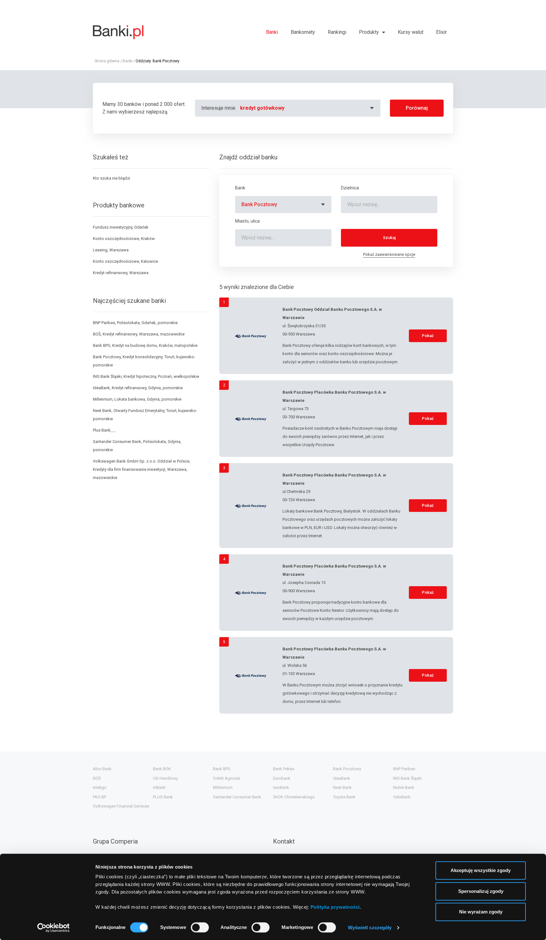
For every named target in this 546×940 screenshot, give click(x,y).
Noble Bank (403, 787)
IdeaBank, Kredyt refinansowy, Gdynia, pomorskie (138, 387)
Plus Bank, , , (104, 430)
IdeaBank (341, 778)
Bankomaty (303, 32)
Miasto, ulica (247, 221)
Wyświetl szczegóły (370, 927)
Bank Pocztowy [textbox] (259, 204)
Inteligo (99, 787)
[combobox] (307, 108)
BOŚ (97, 778)
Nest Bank (342, 787)
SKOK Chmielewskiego (294, 797)
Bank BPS (221, 768)
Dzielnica (350, 187)
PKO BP (99, 797)
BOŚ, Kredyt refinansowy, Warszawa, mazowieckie (139, 334)
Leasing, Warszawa (111, 250)
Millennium (223, 787)
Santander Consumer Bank (237, 797)
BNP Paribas (404, 768)
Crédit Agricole (226, 778)
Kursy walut (410, 32)
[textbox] (307, 108)
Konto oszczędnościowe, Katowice (125, 261)
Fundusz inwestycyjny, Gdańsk (121, 227)
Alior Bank (102, 768)
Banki (272, 32)
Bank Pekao (283, 768)
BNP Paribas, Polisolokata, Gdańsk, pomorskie (135, 322)
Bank (240, 187)
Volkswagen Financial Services (121, 806)
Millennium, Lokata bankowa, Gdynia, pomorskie (137, 399)
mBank (159, 787)
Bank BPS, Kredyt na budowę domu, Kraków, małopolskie (145, 345)
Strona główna (106, 61)
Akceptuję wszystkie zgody (481, 870)
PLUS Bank (163, 797)
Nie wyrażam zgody (480, 911)
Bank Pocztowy (347, 768)
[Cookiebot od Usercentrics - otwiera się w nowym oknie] (53, 927)
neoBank (281, 787)
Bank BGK (162, 768)
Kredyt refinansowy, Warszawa (121, 272)
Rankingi (337, 32)
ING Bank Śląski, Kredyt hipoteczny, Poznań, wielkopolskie (146, 376)
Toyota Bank (344, 797)
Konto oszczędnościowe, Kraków (124, 238)
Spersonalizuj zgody (480, 891)
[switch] (200, 927)
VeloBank (401, 797)
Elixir (441, 32)
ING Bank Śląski (407, 778)
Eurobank (281, 778)
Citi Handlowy (165, 778)
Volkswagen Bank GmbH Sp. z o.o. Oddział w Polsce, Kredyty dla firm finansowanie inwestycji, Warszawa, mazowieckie (141, 469)
